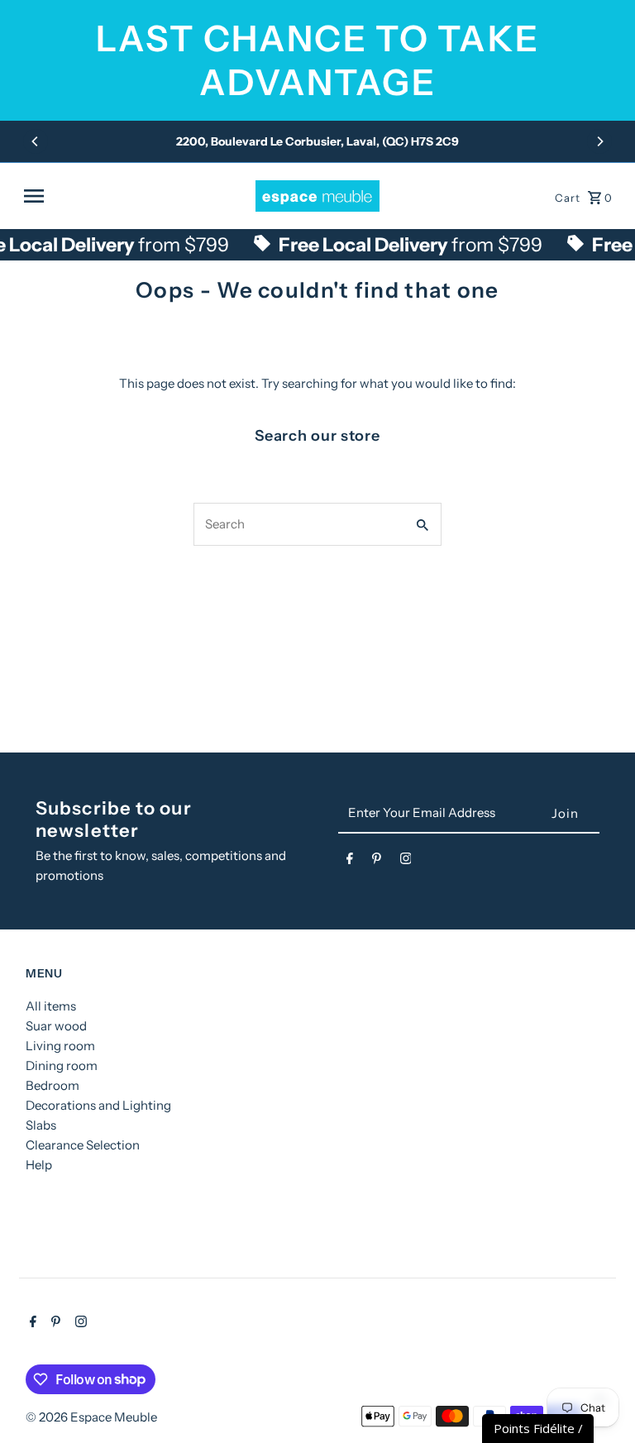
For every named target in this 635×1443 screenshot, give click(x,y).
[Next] (599, 141)
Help (39, 1165)
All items (51, 1006)
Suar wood (56, 1026)
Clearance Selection (83, 1145)
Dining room (62, 1065)
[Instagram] (406, 862)
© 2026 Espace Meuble (91, 1417)
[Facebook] (349, 862)
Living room (60, 1046)
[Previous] (35, 141)
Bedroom (52, 1085)
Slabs (41, 1125)
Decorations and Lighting (98, 1105)
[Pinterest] (376, 862)
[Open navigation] (133, 196)
